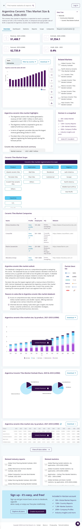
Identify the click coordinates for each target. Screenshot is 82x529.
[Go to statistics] (61, 424)
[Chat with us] (78, 523)
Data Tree (60, 12)
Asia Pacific (69, 192)
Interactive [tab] (10, 63)
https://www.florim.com (60, 246)
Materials (61, 16)
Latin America (69, 172)
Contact (39, 525)
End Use (50, 167)
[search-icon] (33, 5)
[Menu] (4, 5)
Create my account (37, 511)
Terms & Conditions (63, 525)
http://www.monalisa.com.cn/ (62, 258)
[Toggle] (57, 15)
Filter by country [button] (29, 62)
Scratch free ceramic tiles (13, 183)
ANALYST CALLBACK (67, 139)
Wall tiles (32, 172)
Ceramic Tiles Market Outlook (70, 20)
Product (13, 167)
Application (32, 167)
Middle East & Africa (69, 187)
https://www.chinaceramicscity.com (64, 225)
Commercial (50, 177)
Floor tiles (31, 177)
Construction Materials (67, 18)
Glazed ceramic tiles (13, 172)
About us (45, 525)
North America (69, 182)
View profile (30, 226)
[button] (61, 15)
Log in (76, 5)
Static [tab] (8, 60)
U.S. (13, 203)
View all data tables (39, 449)
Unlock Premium (40, 343)
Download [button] (44, 62)
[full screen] (51, 69)
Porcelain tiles (13, 177)
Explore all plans (18, 511)
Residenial (50, 172)
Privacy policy (53, 525)
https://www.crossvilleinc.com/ (63, 233)
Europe (69, 177)
